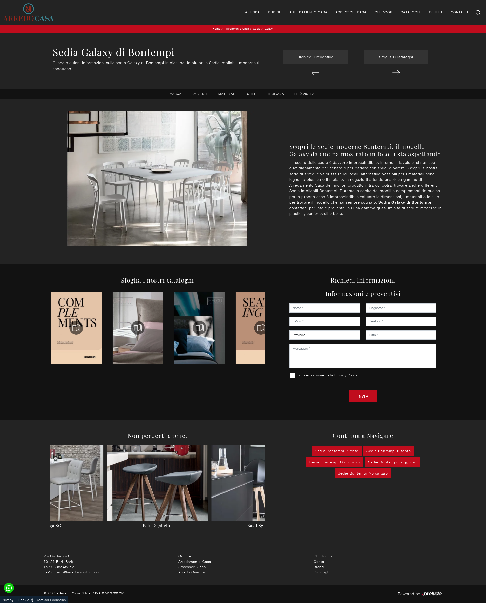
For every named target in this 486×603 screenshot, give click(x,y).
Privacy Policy (345, 375)
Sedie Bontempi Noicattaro (363, 473)
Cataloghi (411, 12)
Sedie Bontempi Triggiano (392, 462)
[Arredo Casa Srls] (28, 12)
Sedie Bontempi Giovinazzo (334, 462)
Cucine (274, 12)
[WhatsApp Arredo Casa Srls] (9, 588)
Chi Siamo (323, 556)
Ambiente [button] (200, 94)
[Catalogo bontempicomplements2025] (76, 328)
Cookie (23, 600)
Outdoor (384, 12)
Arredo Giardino (192, 572)
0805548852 (62, 567)
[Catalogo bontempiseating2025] (261, 328)
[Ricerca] (478, 12)
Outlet (436, 12)
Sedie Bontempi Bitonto (388, 451)
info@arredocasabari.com (79, 572)
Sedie (257, 28)
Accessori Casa (351, 12)
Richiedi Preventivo (315, 57)
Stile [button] (251, 94)
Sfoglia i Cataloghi (396, 57)
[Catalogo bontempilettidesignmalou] (199, 328)
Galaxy (269, 28)
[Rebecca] (396, 72)
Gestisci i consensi (51, 600)
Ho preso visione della (327, 375)
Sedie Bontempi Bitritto (336, 451)
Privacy (8, 600)
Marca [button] (175, 94)
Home (216, 28)
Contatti (459, 12)
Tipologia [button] (275, 94)
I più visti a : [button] (305, 94)
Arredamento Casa (308, 12)
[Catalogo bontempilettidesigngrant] (137, 328)
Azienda (252, 12)
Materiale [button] (227, 94)
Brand (319, 567)
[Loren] (315, 72)
